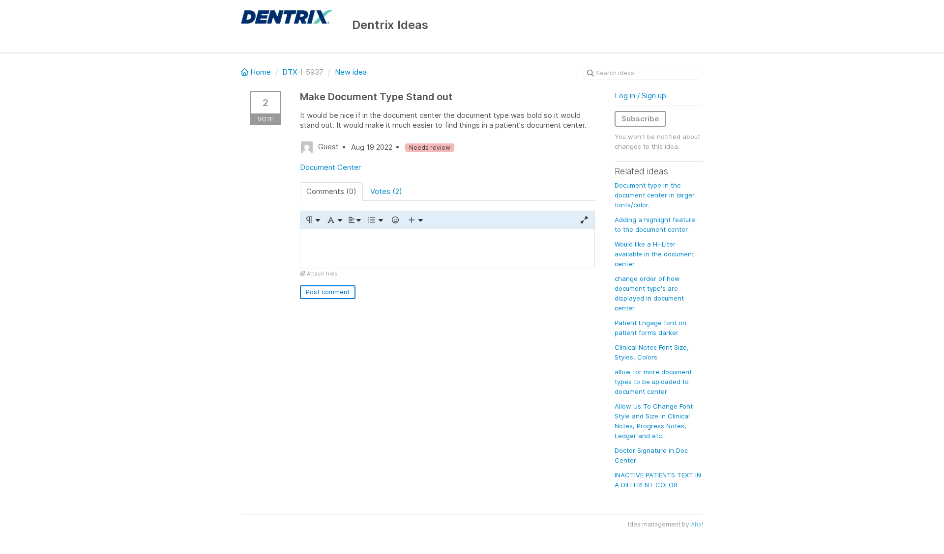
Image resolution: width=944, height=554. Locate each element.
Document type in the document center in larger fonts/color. (655, 195)
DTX (289, 72)
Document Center (330, 167)
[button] (312, 220)
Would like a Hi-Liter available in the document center (654, 254)
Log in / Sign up (640, 95)
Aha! (697, 524)
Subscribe (640, 118)
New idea (351, 72)
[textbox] (447, 249)
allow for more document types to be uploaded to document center (653, 381)
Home (260, 72)
